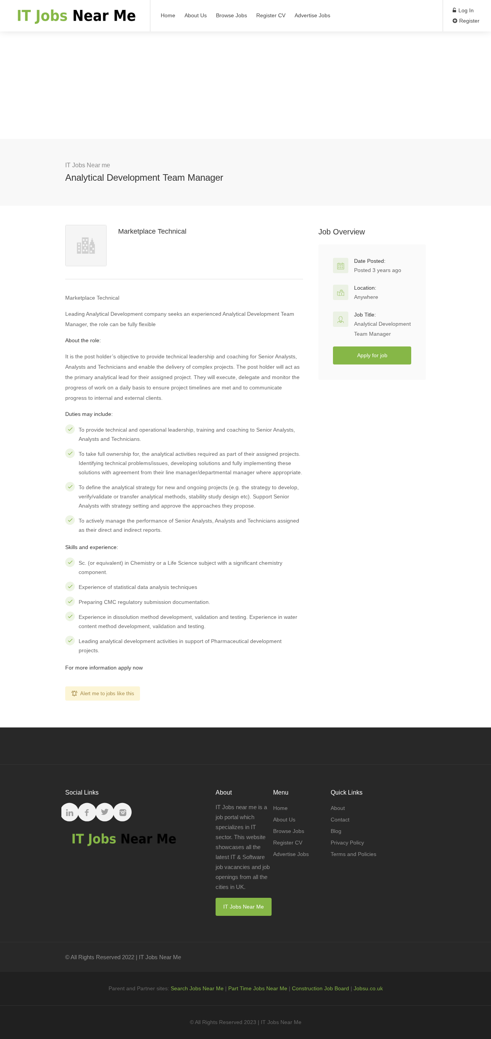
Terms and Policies (353, 854)
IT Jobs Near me (87, 165)
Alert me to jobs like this (107, 693)
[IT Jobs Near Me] (75, 19)
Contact (340, 819)
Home (168, 15)
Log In (465, 10)
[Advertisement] (245, 85)
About (338, 808)
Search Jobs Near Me (197, 988)
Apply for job (372, 355)
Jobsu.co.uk (368, 988)
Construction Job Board (320, 988)
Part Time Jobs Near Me (257, 988)
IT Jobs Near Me (243, 907)
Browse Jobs (231, 15)
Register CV (270, 15)
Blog (336, 831)
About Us (196, 15)
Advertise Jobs (312, 15)
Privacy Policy (347, 842)
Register (468, 21)
